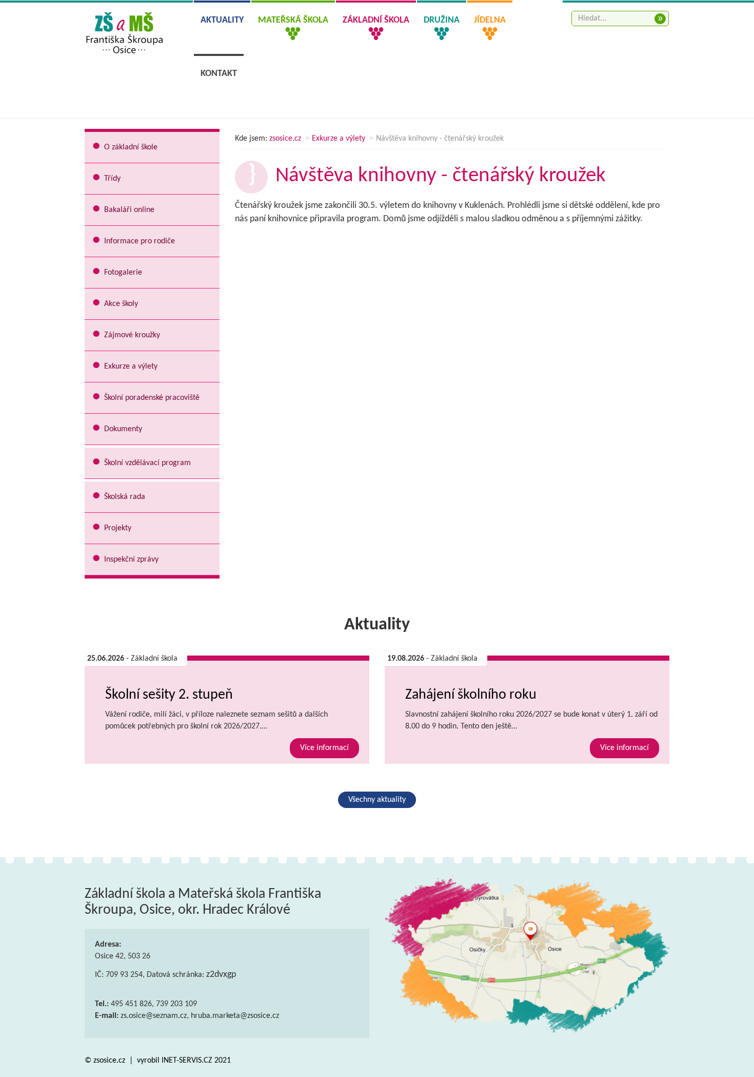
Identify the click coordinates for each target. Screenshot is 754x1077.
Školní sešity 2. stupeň (169, 695)
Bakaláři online (129, 210)
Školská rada (124, 497)
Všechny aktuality (377, 800)
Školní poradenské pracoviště (152, 398)
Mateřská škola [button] (293, 20)
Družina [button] (442, 20)
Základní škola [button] (376, 20)
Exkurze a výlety (338, 138)
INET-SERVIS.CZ (187, 1060)
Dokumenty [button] (123, 429)
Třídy (112, 179)
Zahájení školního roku (471, 695)
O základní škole (130, 147)
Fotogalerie (123, 272)
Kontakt (219, 74)
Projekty (117, 528)
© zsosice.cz (106, 1060)
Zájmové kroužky (132, 335)
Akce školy (121, 304)
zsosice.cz (285, 138)
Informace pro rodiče (139, 241)
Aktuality (222, 20)
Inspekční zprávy (131, 559)
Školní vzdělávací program (147, 463)
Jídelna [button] (490, 20)
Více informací (324, 748)
